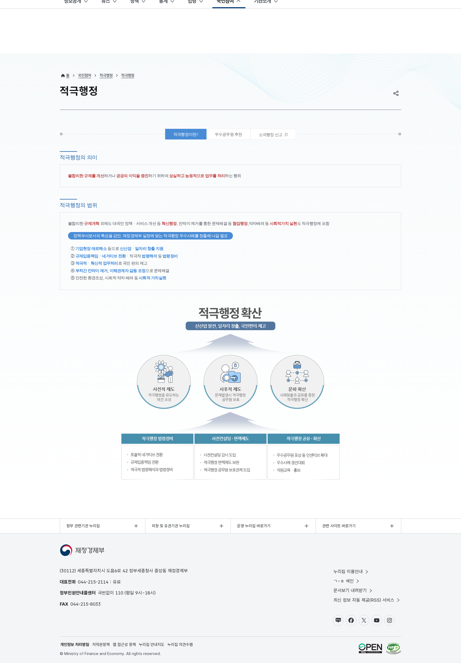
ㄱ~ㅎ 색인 (343, 581)
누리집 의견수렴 (180, 644)
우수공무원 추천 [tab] (228, 134)
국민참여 (84, 75)
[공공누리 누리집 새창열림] (370, 649)
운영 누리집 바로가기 (254, 526)
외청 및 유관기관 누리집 (171, 526)
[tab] (273, 134)
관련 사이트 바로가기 (339, 526)
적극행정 (106, 75)
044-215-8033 (85, 604)
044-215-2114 (93, 582)
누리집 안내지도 (151, 644)
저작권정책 (101, 644)
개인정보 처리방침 (74, 644)
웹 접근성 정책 (124, 644)
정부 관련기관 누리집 (83, 526)
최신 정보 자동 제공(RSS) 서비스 (363, 600)
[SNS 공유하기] (396, 93)
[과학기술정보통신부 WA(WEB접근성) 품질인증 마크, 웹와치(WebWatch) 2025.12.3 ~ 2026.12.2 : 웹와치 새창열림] (393, 649)
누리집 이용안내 (348, 571)
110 (119, 593)
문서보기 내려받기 (350, 590)
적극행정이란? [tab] (185, 134)
